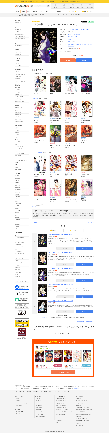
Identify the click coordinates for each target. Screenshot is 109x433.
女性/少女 (29, 11)
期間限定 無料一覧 (19, 121)
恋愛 (16, 144)
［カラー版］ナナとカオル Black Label (78, 29)
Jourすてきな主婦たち (20, 263)
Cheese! (17, 256)
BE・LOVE (17, 235)
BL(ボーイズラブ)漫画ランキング (64, 412)
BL (47, 11)
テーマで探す (18, 89)
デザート (17, 274)
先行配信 (23, 11)
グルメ (16, 167)
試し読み (68, 60)
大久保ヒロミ (18, 189)
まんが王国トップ (20, 391)
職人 (85, 44)
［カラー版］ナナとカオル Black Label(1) (60, 234)
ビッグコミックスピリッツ (21, 246)
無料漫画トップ (18, 22)
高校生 (81, 44)
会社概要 (79, 423)
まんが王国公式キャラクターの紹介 (85, 409)
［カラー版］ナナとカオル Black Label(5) (60, 301)
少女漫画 (17, 130)
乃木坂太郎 (17, 219)
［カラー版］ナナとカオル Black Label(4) (60, 284)
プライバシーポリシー (82, 418)
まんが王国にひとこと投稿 (21, 81)
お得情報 (18, 413)
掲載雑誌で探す (18, 94)
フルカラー (71, 46)
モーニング (17, 265)
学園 (69, 44)
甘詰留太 (74, 34)
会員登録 (17, 60)
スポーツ (17, 158)
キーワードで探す (19, 96)
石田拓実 (17, 182)
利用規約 (79, 416)
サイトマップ (80, 425)
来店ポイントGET (19, 52)
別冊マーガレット (19, 258)
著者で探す (17, 92)
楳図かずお (17, 187)
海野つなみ (17, 185)
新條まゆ (17, 208)
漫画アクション (18, 276)
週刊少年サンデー (19, 269)
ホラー (16, 162)
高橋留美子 (17, 217)
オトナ (52, 11)
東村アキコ (17, 222)
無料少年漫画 (18, 119)
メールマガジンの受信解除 (22, 403)
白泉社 (69, 39)
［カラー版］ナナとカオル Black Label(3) (60, 268)
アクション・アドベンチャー (21, 160)
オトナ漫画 (17, 141)
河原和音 (17, 194)
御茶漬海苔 (17, 192)
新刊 (85, 11)
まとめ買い (74, 230)
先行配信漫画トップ (19, 34)
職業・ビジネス (18, 151)
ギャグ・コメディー (19, 148)
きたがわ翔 (17, 196)
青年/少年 (35, 11)
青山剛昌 (17, 175)
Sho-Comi (17, 267)
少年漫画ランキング (61, 407)
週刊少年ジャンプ (19, 244)
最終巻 (54, 230)
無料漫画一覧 (18, 110)
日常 (91, 44)
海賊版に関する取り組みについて (22, 318)
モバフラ (17, 279)
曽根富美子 (17, 212)
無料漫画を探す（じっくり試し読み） (85, 321)
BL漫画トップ (18, 43)
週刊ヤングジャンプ (19, 253)
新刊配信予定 (18, 29)
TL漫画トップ (18, 41)
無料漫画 (59, 11)
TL (41, 11)
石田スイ (17, 180)
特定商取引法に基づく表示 (83, 420)
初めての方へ (18, 78)
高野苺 (16, 215)
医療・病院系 (18, 169)
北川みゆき (17, 198)
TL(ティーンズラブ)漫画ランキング (64, 409)
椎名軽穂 (17, 205)
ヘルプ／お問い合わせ (20, 74)
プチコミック (18, 239)
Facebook (59, 420)
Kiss (16, 249)
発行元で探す (18, 99)
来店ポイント (91, 11)
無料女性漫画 (18, 112)
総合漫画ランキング (61, 398)
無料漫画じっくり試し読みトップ (34, 391)
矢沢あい (17, 228)
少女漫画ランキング (61, 403)
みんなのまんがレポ (19, 101)
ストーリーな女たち (19, 237)
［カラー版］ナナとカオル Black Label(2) (60, 252)
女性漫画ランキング (61, 400)
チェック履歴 (18, 65)
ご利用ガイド (18, 76)
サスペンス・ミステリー (20, 153)
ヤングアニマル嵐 (37, 152)
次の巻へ (90, 222)
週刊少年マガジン (19, 251)
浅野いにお (17, 178)
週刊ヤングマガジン (19, 242)
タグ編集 (35, 207)
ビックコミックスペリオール (21, 281)
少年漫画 (17, 134)
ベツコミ (17, 260)
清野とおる (17, 210)
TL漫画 (16, 137)
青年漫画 (17, 132)
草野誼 (16, 201)
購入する (84, 60)
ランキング (79, 11)
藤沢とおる (17, 224)
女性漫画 (17, 128)
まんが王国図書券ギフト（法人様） (85, 412)
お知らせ (17, 71)
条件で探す (17, 87)
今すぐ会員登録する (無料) (63, 372)
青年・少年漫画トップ (20, 38)
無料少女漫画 (18, 114)
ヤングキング (18, 272)
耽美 (88, 44)
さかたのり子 (18, 203)
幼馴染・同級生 (75, 44)
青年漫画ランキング (61, 405)
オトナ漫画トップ (19, 45)
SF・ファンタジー (19, 164)
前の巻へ (36, 222)
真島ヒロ (17, 226)
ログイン (17, 63)
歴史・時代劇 (18, 155)
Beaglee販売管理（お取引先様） (84, 414)
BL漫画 (17, 139)
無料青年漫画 (18, 117)
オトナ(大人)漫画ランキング (63, 414)
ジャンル (72, 11)
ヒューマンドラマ (19, 146)
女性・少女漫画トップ (20, 36)
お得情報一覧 (18, 54)
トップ (17, 11)
